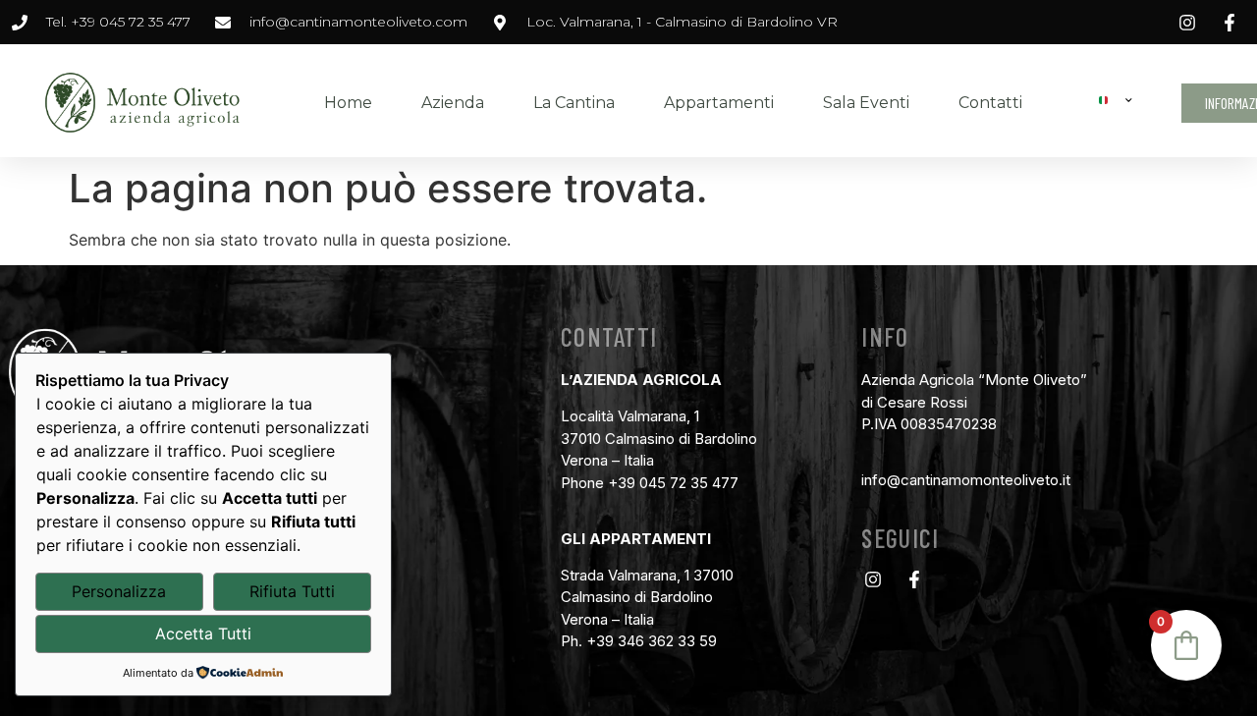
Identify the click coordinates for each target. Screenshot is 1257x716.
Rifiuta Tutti (292, 591)
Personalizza (119, 591)
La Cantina (574, 102)
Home (348, 102)
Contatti (990, 102)
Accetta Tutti (203, 633)
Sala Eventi (866, 102)
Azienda (452, 102)
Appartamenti (719, 102)
